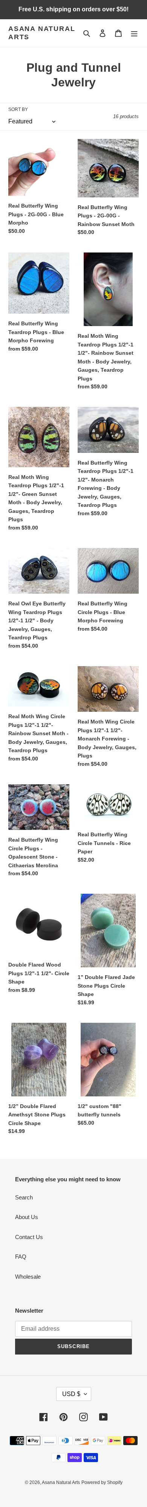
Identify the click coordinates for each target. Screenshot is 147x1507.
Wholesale (28, 1276)
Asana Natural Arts (41, 33)
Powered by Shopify (101, 1482)
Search (24, 1197)
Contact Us (29, 1237)
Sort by (18, 109)
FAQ (20, 1256)
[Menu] (134, 33)
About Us (26, 1217)
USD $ (71, 1394)
